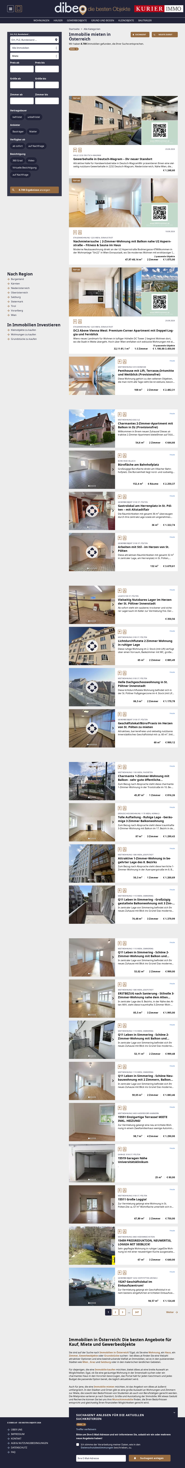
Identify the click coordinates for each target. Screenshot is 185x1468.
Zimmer (73, 1355)
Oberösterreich (19, 292)
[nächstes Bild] (113, 375)
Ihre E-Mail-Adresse (84, 1453)
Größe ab (15, 78)
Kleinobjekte (126, 20)
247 (137, 1312)
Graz (92, 1362)
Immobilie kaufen (105, 1369)
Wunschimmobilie (122, 1399)
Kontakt (16, 1438)
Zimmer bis (41, 94)
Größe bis (40, 78)
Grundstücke (111, 1355)
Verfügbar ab (17, 139)
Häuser (58, 20)
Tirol (13, 306)
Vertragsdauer (18, 110)
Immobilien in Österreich (114, 1352)
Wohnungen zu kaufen (23, 334)
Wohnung (154, 1352)
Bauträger (145, 20)
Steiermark (17, 301)
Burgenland (17, 279)
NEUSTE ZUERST (165, 34)
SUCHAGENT (140, 34)
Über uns (16, 1429)
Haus (168, 1352)
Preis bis (40, 62)
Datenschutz (19, 1447)
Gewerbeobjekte (77, 20)
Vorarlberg (17, 310)
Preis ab (14, 62)
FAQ (13, 1452)
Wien (13, 315)
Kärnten (15, 283)
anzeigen (34, 190)
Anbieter (15, 125)
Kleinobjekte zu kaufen (23, 330)
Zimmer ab (16, 94)
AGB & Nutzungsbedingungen (29, 1443)
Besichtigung (17, 154)
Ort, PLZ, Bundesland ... (20, 34)
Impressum (18, 1434)
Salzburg (16, 297)
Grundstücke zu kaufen (24, 339)
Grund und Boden (102, 20)
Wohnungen (41, 20)
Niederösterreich (20, 288)
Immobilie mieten (104, 1386)
